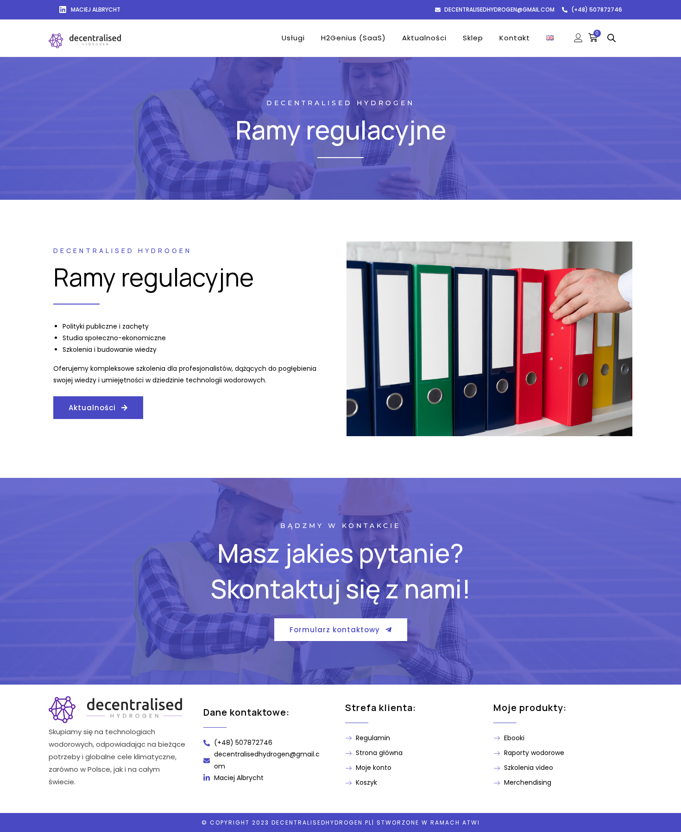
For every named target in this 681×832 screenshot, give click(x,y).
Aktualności (424, 38)
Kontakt (514, 38)
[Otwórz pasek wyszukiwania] (611, 38)
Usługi (293, 38)
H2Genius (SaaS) (353, 38)
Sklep (473, 38)
